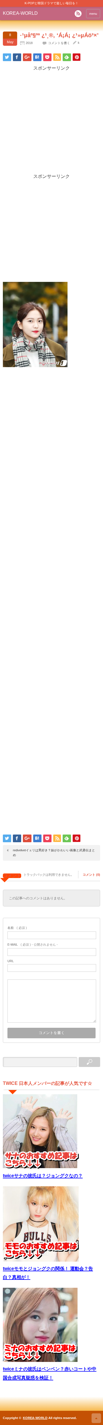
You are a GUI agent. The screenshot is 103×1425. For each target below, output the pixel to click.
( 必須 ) (17, 927)
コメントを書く (59, 43)
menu (93, 13)
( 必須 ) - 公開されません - (32, 944)
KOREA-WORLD (20, 13)
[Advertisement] (51, 122)
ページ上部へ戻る (96, 1418)
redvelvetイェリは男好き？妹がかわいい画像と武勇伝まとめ (54, 852)
